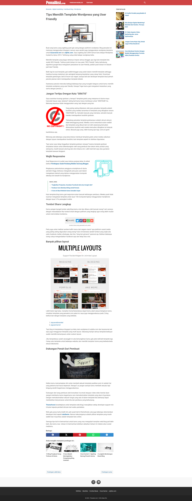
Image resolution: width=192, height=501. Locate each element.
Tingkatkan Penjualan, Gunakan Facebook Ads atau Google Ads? (72, 185)
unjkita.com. (69, 53)
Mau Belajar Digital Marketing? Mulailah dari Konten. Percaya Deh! (135, 25)
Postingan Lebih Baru (54, 472)
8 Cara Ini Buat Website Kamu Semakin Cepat (66, 190)
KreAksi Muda (94, 491)
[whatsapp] (93, 435)
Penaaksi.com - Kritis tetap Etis (98, 498)
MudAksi (85, 491)
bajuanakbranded (57, 322)
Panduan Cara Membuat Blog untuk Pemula (65, 188)
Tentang (89, 2)
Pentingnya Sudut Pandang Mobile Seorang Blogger (69, 164)
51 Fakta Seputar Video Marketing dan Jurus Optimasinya (132, 34)
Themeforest (50, 405)
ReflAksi (78, 491)
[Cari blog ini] (145, 2)
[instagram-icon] (93, 482)
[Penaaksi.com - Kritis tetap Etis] (56, 2)
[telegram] (107, 435)
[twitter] (66, 435)
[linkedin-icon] (99, 482)
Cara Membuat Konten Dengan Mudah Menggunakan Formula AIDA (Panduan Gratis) (134, 53)
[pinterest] (79, 435)
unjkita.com (112, 491)
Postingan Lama (107, 472)
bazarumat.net (55, 53)
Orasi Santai (103, 491)
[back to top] (188, 497)
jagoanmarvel (55, 325)
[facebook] (53, 435)
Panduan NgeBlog (76, 2)
